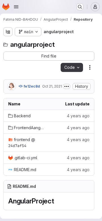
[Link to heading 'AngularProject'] (57, 201)
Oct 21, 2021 (52, 86)
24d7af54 (17, 145)
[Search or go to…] (79, 6)
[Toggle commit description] (66, 86)
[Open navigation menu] (16, 6)
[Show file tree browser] (7, 31)
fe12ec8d (31, 86)
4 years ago (78, 115)
